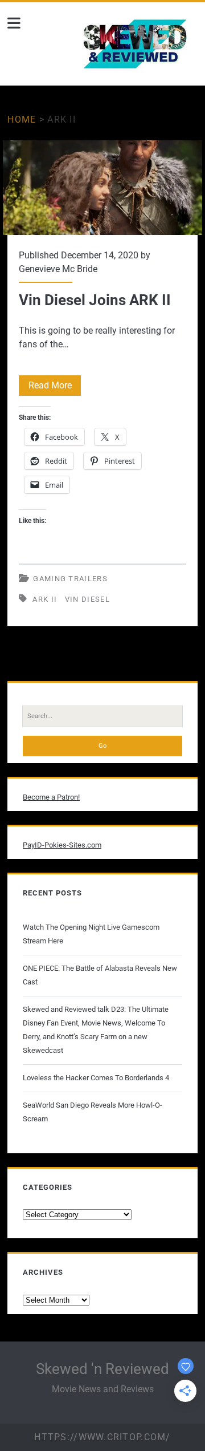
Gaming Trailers (70, 578)
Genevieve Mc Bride (58, 269)
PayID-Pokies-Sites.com (62, 845)
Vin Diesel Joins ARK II (102, 187)
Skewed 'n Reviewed (102, 1368)
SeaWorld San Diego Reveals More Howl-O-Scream (92, 1112)
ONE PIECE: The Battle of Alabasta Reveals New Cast (100, 975)
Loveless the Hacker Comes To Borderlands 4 (96, 1077)
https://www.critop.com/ (102, 1437)
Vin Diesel (87, 599)
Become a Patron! (51, 797)
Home (21, 119)
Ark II (44, 599)
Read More (54, 387)
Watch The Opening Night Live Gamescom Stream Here (91, 934)
